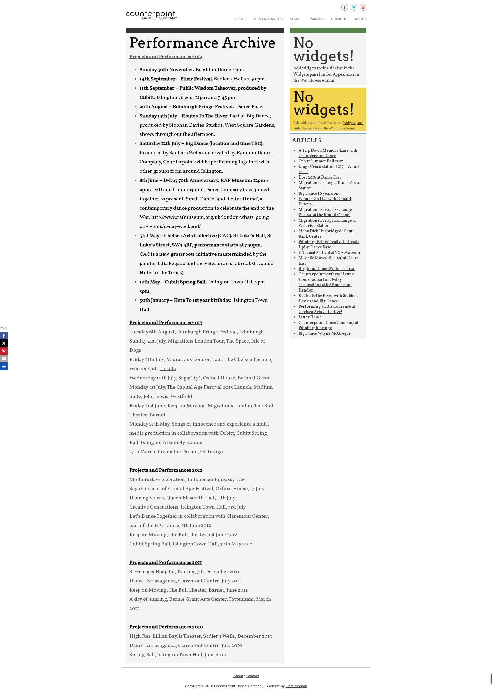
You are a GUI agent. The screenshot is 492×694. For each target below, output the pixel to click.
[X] (4, 343)
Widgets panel (306, 74)
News (295, 19)
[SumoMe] (4, 366)
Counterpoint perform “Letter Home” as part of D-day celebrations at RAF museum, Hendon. (326, 282)
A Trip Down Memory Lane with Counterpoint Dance (328, 153)
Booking (339, 19)
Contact (252, 676)
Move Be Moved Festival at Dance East (329, 260)
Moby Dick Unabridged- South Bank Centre (327, 234)
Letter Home (310, 317)
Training (315, 19)
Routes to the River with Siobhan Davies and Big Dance (328, 298)
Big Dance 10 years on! (319, 193)
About (361, 19)
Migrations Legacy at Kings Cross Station (329, 185)
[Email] (4, 358)
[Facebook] (4, 335)
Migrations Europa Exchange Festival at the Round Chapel (325, 212)
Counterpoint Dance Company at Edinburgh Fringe (328, 325)
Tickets (168, 368)
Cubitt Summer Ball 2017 (321, 161)
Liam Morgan (296, 686)
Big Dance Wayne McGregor (325, 333)
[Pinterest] (4, 351)
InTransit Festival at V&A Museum (329, 253)
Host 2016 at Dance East (320, 177)
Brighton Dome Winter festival (327, 269)
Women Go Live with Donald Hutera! (325, 201)
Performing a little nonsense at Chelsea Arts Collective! (327, 309)
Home (240, 19)
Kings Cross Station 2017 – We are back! (329, 169)
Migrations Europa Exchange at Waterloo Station (327, 223)
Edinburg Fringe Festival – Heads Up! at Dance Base (329, 244)
